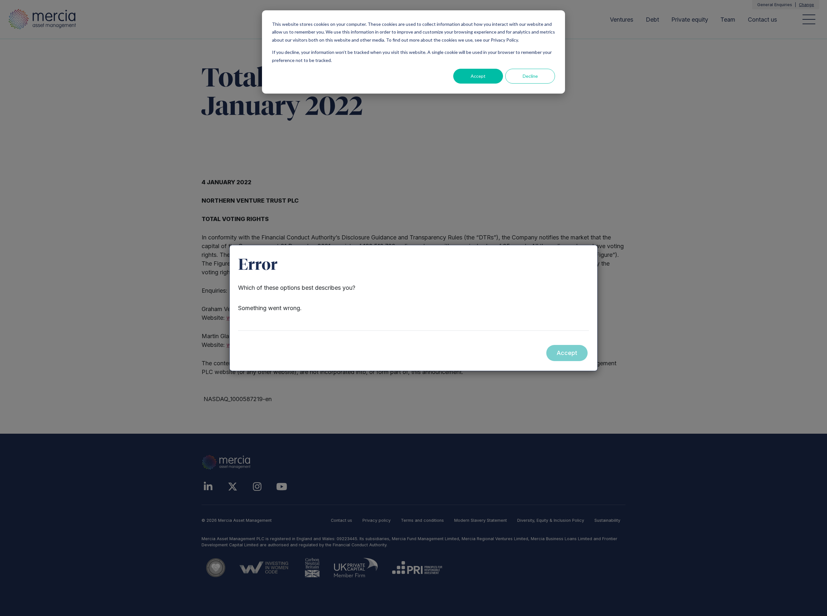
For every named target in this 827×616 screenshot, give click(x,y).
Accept (478, 76)
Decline (530, 76)
